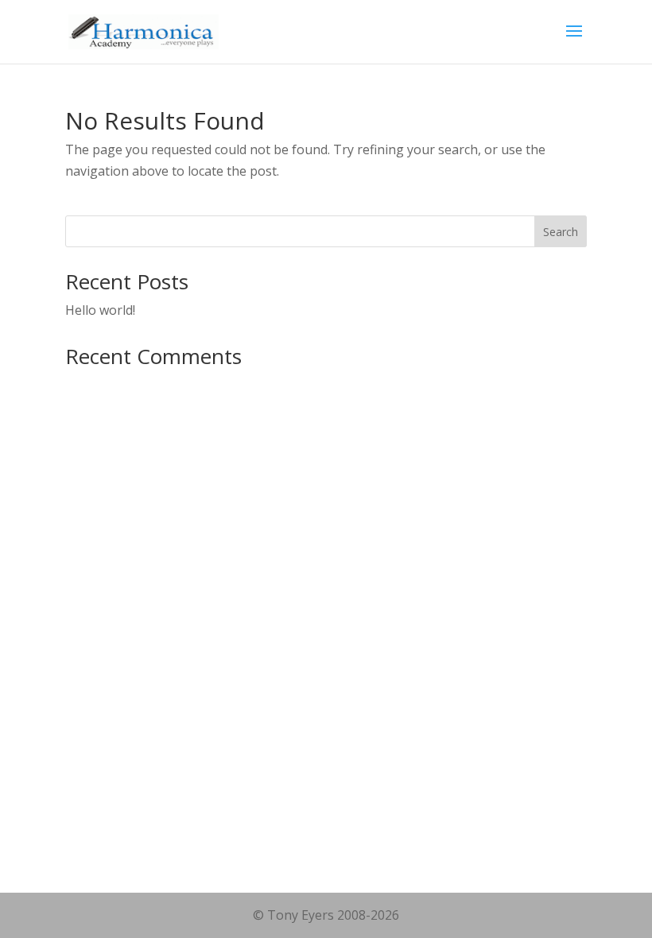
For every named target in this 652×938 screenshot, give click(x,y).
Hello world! (100, 310)
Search (560, 231)
